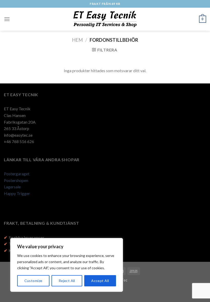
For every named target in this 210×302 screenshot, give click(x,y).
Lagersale (12, 186)
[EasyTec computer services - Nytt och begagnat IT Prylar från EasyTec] (105, 19)
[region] (66, 265)
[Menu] (7, 19)
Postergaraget (16, 173)
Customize (33, 280)
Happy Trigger (17, 193)
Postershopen (16, 180)
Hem (77, 40)
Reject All (67, 280)
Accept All (100, 280)
